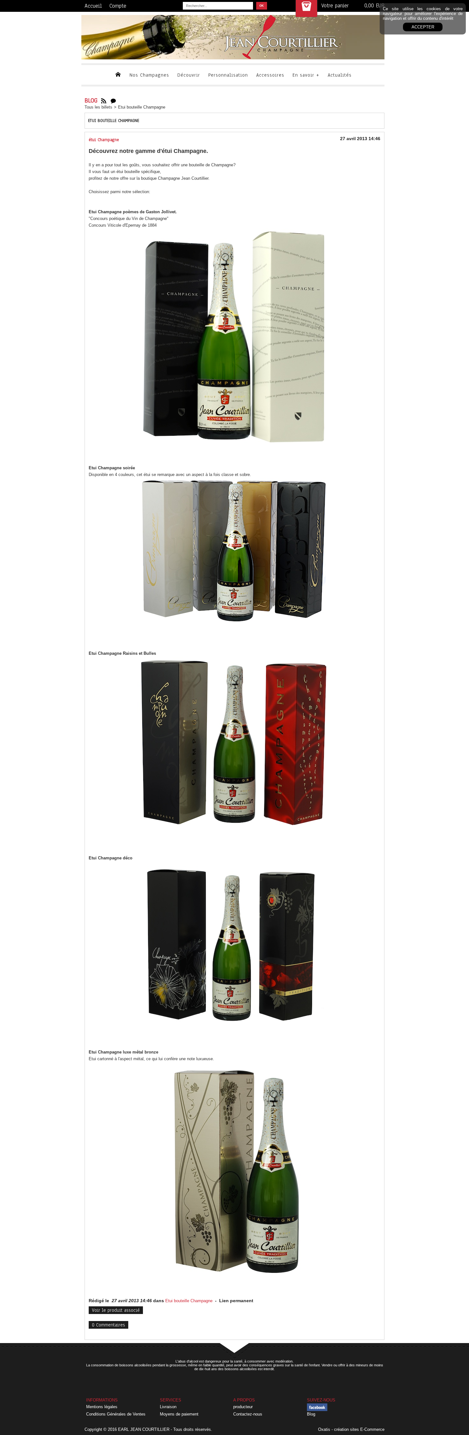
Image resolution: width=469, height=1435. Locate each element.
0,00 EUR (374, 5)
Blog (311, 1414)
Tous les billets (98, 107)
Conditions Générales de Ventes (115, 1414)
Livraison (168, 1406)
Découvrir (188, 75)
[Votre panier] (306, 8)
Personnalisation (228, 75)
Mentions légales (101, 1406)
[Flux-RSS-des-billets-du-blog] (103, 100)
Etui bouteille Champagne (141, 107)
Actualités (340, 75)
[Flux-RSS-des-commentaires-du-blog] (113, 100)
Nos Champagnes (149, 75)
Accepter (423, 27)
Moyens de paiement (179, 1414)
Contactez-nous (247, 1414)
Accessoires (270, 75)
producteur (243, 1406)
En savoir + (306, 75)
